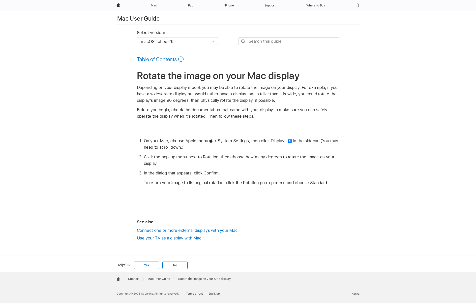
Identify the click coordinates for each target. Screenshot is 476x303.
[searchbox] (288, 41)
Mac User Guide (138, 18)
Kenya (355, 293)
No (175, 265)
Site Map (214, 293)
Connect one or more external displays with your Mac (187, 230)
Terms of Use (194, 293)
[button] (357, 5)
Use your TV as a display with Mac (169, 238)
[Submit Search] (243, 41)
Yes (146, 265)
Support (133, 279)
